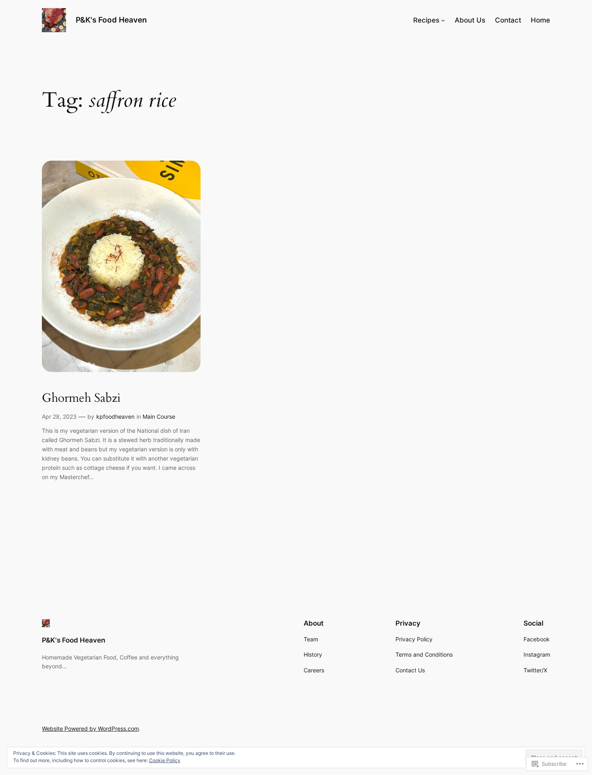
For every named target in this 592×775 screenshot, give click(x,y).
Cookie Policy (164, 760)
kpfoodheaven (115, 416)
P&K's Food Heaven (111, 20)
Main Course (159, 416)
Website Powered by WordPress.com (90, 728)
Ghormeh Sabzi (81, 398)
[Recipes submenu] (443, 20)
